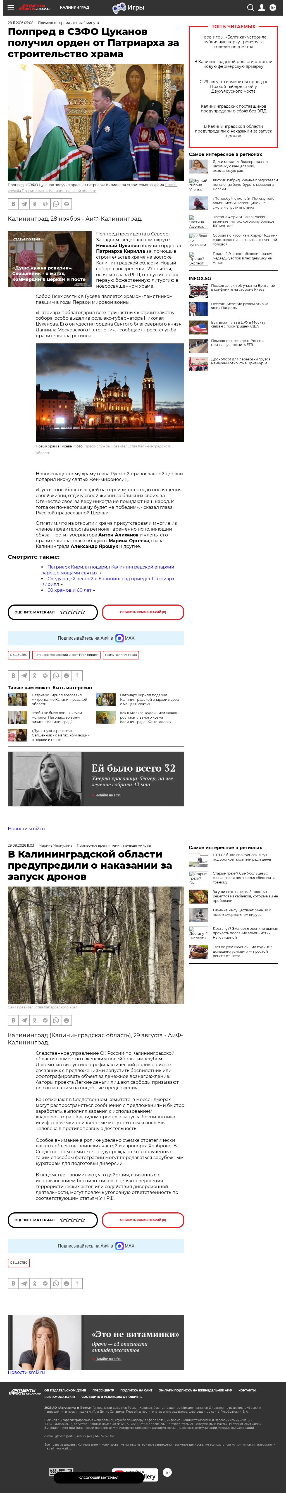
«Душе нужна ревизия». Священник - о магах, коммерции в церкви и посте (61, 735)
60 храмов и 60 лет (69, 590)
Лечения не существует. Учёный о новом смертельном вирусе (242, 912)
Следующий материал (98, 1478)
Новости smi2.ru (26, 828)
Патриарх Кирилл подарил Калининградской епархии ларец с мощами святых (149, 699)
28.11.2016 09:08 (21, 23)
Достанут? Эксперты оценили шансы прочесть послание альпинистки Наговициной (245, 933)
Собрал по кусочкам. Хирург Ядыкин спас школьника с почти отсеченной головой (245, 239)
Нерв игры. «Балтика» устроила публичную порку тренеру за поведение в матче (233, 42)
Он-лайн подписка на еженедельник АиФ (195, 1390)
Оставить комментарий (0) (143, 612)
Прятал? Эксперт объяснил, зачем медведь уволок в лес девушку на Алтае (242, 258)
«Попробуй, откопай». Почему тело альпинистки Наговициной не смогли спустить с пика (244, 202)
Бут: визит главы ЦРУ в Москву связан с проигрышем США (238, 324)
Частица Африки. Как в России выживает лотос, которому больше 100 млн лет (243, 221)
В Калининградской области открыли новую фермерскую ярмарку (233, 64)
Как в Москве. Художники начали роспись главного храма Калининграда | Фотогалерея (149, 717)
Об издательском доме (65, 1390)
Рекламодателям (59, 1397)
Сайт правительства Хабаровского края (43, 1007)
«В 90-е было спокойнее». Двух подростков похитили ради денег (242, 857)
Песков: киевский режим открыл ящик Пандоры (239, 306)
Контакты (247, 1390)
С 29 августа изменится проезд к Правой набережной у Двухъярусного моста (233, 87)
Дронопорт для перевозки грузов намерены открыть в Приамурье (240, 361)
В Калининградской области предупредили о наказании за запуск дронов (233, 131)
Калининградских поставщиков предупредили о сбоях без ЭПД (233, 109)
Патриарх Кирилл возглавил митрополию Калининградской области (59, 699)
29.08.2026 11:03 (21, 845)
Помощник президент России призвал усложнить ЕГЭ (237, 343)
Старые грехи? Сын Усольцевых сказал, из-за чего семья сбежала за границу (244, 877)
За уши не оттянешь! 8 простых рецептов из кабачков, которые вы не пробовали (245, 896)
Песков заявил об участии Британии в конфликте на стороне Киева (243, 288)
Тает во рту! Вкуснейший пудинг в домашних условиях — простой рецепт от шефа (242, 951)
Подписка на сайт (136, 1390)
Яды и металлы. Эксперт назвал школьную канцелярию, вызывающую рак (240, 166)
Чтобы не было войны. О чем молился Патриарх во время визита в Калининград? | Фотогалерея (45, 719)
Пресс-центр (103, 1390)
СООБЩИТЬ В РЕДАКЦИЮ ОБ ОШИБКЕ (112, 1397)
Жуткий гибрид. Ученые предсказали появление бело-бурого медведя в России (245, 184)
